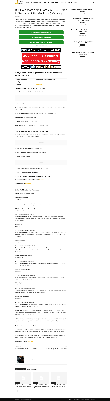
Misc (75, 2)
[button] (93, 2)
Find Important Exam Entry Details (41, 37)
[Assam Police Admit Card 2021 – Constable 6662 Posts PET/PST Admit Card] (59, 378)
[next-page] (18, 391)
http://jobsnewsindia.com (30, 359)
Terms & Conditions (85, 399)
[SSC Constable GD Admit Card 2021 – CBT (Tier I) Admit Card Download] (23, 378)
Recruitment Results (66, 2)
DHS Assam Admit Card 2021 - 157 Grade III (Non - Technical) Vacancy (26, 349)
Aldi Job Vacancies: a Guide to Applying (82, 9)
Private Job (46, 2)
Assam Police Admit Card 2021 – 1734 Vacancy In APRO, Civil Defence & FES (41, 386)
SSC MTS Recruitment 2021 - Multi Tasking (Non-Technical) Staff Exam (56, 349)
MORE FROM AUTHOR (32, 369)
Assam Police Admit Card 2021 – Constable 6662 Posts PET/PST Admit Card (58, 386)
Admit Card (54, 2)
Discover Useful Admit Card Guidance (41, 42)
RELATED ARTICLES (20, 369)
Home (27, 2)
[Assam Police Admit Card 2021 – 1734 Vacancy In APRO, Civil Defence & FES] (41, 378)
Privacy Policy (76, 399)
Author (27, 357)
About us (70, 399)
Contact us (93, 399)
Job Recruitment (36, 2)
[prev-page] (16, 391)
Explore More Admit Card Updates (41, 32)
